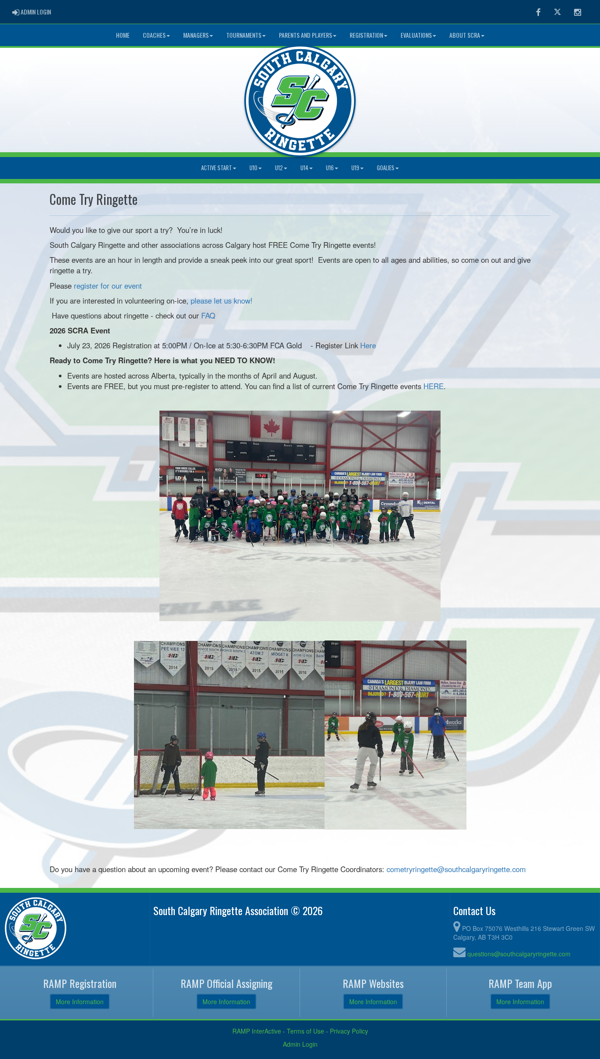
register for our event (108, 285)
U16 (330, 168)
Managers (196, 34)
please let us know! (222, 300)
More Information (80, 1001)
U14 (304, 168)
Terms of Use (305, 1031)
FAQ (208, 315)
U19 (355, 168)
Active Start (216, 168)
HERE (433, 386)
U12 (279, 168)
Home (123, 34)
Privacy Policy (349, 1031)
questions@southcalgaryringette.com (519, 953)
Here (368, 345)
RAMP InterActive (256, 1031)
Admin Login (300, 1044)
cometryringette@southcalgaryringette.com (456, 869)
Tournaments (243, 34)
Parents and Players (305, 34)
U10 (253, 168)
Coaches (154, 34)
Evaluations (416, 34)
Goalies (385, 168)
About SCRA (464, 34)
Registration (366, 34)
